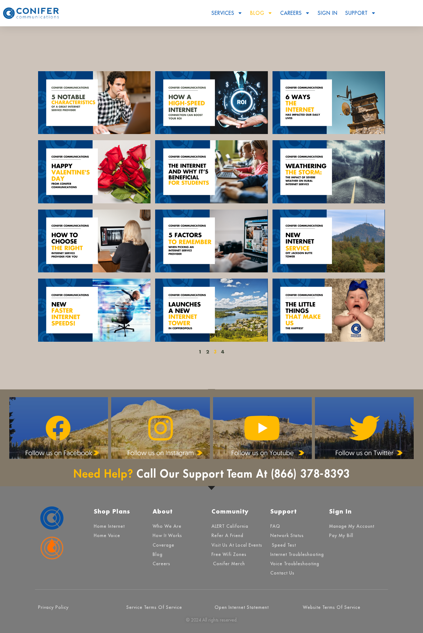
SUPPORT (356, 13)
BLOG (257, 13)
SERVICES (223, 13)
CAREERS (291, 13)
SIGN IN (328, 13)
